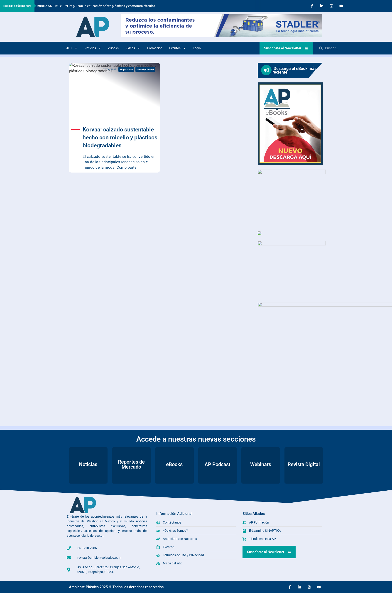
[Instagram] (331, 6)
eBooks (113, 48)
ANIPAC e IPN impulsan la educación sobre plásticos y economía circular (96, 6)
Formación (154, 48)
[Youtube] (341, 6)
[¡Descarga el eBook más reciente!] (266, 70)
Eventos (175, 48)
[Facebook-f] (312, 6)
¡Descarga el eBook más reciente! (294, 70)
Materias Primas (145, 69)
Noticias (90, 48)
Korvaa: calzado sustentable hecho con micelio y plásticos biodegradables (120, 137)
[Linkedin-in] (321, 6)
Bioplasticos (126, 69)
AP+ (69, 48)
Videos (130, 48)
